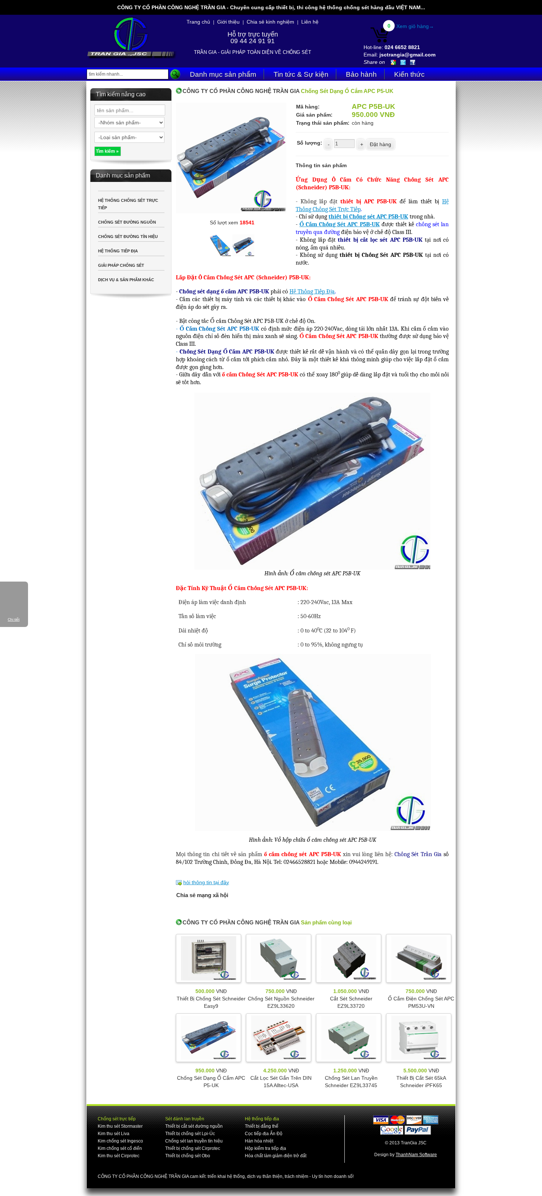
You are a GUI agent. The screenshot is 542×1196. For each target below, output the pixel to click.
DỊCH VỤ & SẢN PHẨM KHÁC (126, 280)
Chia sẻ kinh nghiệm (270, 22)
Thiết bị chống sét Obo (187, 1155)
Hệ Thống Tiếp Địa (312, 291)
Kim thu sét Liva (113, 1133)
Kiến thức (409, 74)
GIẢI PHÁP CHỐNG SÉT (121, 265)
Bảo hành (361, 74)
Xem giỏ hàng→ (415, 26)
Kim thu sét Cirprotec (118, 1155)
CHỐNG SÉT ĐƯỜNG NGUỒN (127, 222)
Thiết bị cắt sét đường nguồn (194, 1126)
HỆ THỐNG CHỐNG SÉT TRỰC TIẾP (128, 204)
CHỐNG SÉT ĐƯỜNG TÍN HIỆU (128, 236)
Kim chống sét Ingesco (120, 1141)
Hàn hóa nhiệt (259, 1141)
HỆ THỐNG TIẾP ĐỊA (118, 251)
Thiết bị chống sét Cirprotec (192, 1148)
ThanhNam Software (416, 1154)
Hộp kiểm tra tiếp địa (265, 1148)
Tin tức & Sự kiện (301, 74)
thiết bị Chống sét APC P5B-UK (368, 216)
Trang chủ (198, 22)
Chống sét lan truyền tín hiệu (194, 1141)
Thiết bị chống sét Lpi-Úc (190, 1133)
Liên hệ (310, 22)
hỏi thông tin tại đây (206, 882)
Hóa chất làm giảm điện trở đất (275, 1155)
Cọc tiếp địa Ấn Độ (263, 1133)
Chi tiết (14, 619)
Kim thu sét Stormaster (120, 1126)
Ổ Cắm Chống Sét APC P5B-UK (339, 224)
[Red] (220, 244)
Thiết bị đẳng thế (261, 1126)
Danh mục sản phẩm (223, 74)
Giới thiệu (228, 22)
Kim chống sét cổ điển (120, 1148)
